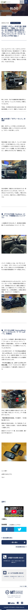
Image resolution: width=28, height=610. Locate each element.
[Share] (7, 529)
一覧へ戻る (14, 542)
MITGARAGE (12, 607)
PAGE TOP (22, 586)
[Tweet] (20, 529)
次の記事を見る (20, 547)
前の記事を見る (7, 538)
